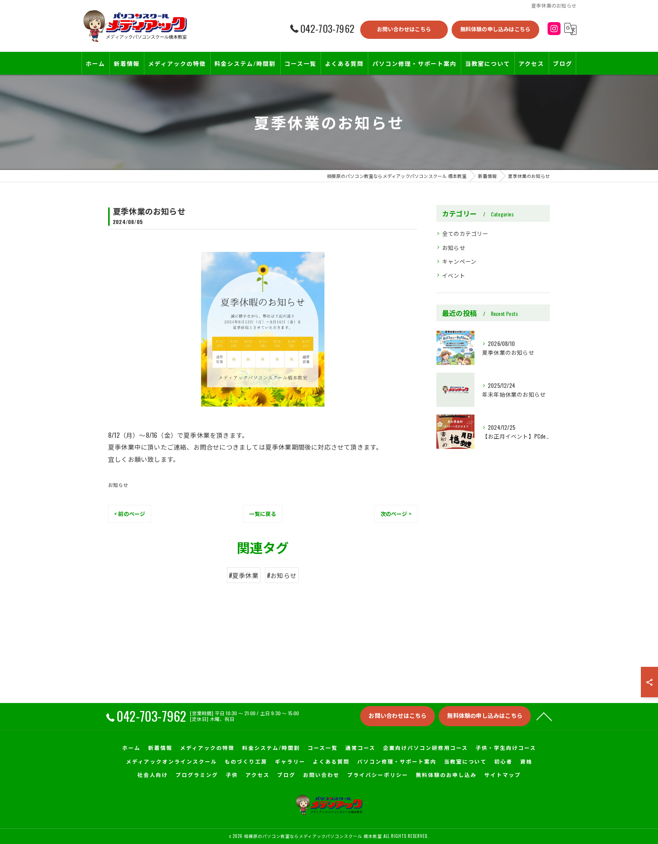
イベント (453, 275)
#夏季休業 (244, 575)
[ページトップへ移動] (544, 716)
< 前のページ (129, 513)
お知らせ (118, 484)
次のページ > (395, 513)
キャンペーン (459, 261)
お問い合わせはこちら (404, 29)
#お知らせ (282, 575)
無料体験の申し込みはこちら (495, 29)
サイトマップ (502, 774)
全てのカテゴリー (465, 233)
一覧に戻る (262, 513)
